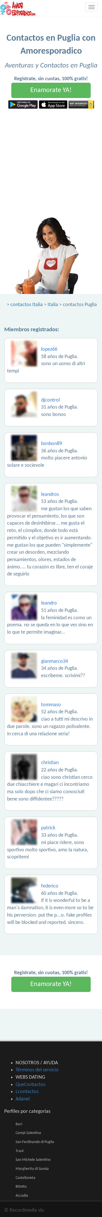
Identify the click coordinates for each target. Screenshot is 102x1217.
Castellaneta (25, 1178)
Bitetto (21, 1187)
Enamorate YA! (51, 90)
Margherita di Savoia (32, 1169)
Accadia (22, 1196)
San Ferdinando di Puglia (35, 1142)
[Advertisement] (51, 162)
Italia (53, 304)
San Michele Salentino (33, 1160)
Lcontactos (27, 1091)
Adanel (23, 1099)
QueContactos (30, 1084)
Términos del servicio (37, 1070)
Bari (19, 1124)
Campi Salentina (28, 1133)
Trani (20, 1151)
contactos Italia (26, 304)
